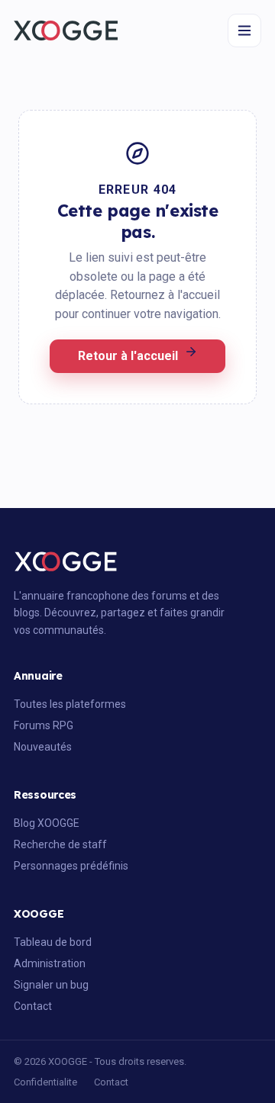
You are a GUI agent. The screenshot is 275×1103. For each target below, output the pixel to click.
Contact (33, 1006)
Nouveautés (43, 747)
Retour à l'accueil (128, 356)
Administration (50, 963)
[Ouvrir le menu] (244, 30)
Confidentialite (45, 1082)
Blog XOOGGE (46, 823)
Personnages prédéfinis (71, 866)
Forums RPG (43, 725)
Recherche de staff (60, 844)
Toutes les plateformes (70, 704)
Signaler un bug (51, 985)
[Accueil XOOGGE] (66, 30)
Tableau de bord (53, 942)
